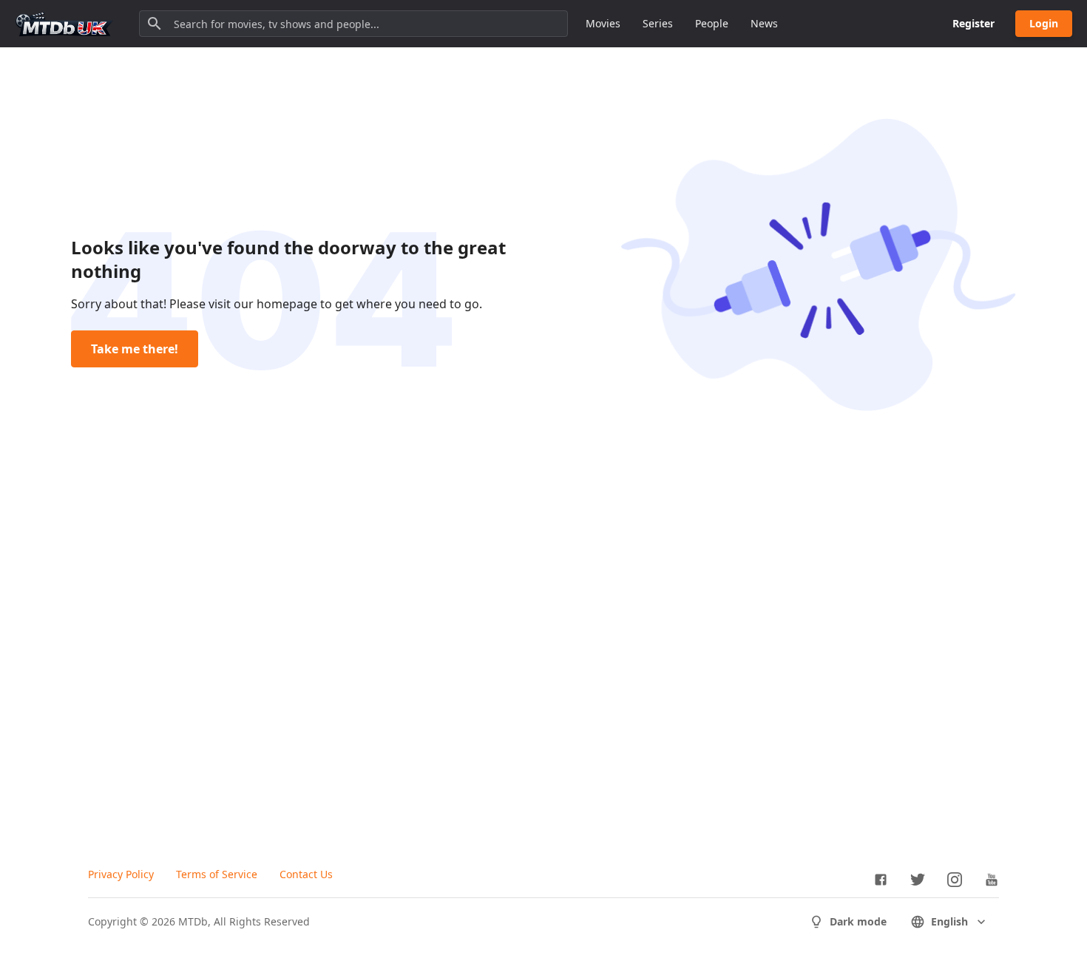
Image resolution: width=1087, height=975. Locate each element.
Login (1043, 23)
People (711, 23)
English (949, 921)
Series (658, 23)
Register (973, 23)
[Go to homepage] (64, 23)
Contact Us (306, 874)
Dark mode (858, 921)
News (764, 23)
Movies (603, 23)
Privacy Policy (121, 874)
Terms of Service (216, 874)
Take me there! (134, 349)
